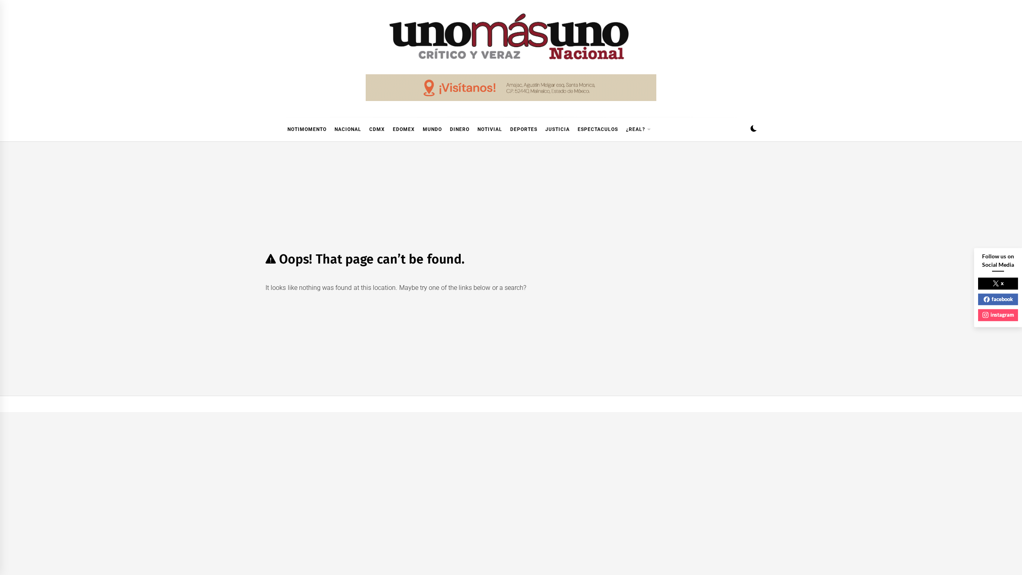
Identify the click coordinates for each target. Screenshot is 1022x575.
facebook (1002, 299)
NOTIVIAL (489, 129)
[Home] (269, 129)
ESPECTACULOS (598, 129)
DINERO (459, 129)
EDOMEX (404, 129)
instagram (1002, 314)
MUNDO (432, 129)
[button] (754, 129)
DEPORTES (523, 129)
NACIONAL (348, 129)
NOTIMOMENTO (307, 129)
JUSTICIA (557, 129)
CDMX (377, 129)
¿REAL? (635, 129)
